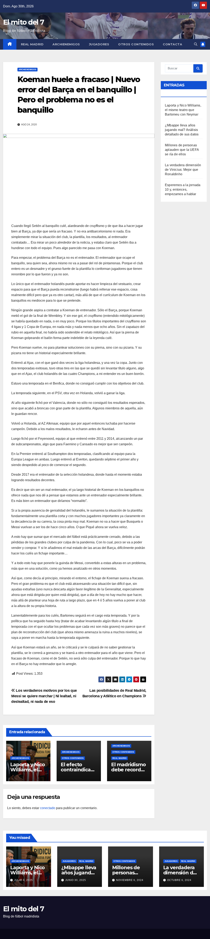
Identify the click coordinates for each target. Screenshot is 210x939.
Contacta (172, 44)
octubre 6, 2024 (179, 880)
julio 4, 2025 (23, 880)
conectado (47, 808)
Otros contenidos (136, 44)
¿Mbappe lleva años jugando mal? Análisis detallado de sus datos (182, 130)
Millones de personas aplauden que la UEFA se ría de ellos (182, 149)
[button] (195, 44)
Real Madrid (32, 44)
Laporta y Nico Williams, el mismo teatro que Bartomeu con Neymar (183, 110)
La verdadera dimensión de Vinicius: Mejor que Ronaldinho (183, 169)
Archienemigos (66, 44)
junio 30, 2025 (75, 880)
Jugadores (99, 44)
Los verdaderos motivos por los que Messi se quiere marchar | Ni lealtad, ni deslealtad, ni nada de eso (44, 696)
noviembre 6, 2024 (129, 880)
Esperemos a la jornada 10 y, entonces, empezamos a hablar (182, 189)
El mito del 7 (23, 22)
